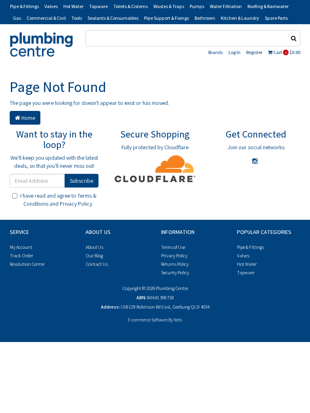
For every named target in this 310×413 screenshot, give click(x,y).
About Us (94, 247)
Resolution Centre (27, 264)
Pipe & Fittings (250, 247)
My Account (21, 247)
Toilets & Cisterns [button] (130, 6)
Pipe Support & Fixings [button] (166, 18)
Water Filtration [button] (226, 6)
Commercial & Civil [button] (46, 18)
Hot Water (247, 264)
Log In (234, 52)
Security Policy (175, 272)
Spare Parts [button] (276, 18)
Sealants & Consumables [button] (113, 18)
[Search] (293, 38)
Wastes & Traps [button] (168, 6)
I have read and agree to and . (58, 199)
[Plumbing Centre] (41, 44)
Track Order (21, 255)
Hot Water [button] (73, 6)
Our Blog (94, 255)
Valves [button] (51, 6)
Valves (243, 255)
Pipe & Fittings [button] (24, 6)
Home (27, 117)
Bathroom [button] (205, 18)
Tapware (245, 272)
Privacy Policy (76, 203)
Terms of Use (173, 247)
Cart (286, 52)
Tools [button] (76, 18)
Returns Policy (175, 264)
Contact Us (97, 264)
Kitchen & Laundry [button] (240, 18)
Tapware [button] (98, 6)
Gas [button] (17, 18)
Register (254, 52)
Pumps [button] (197, 6)
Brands (215, 52)
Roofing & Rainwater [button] (268, 6)
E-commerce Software (148, 320)
